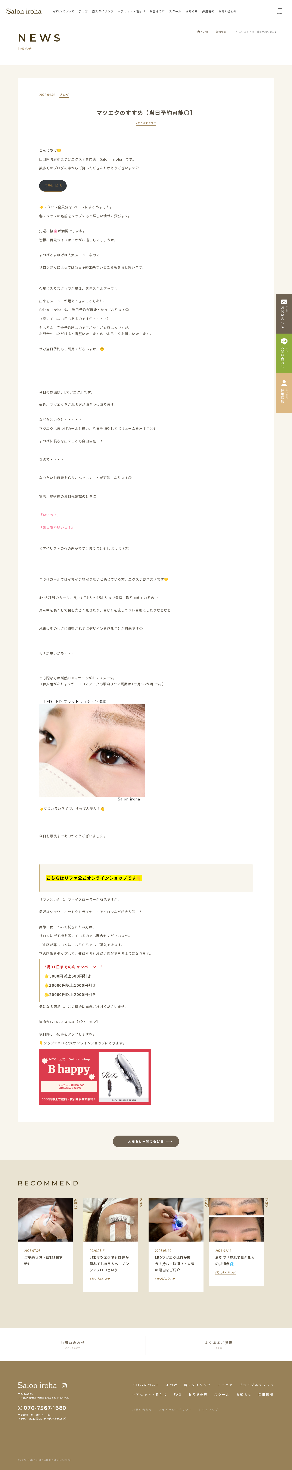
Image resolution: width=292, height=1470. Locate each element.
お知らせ (192, 11)
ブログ (64, 94)
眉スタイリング (103, 11)
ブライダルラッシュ (256, 1385)
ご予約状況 (53, 185)
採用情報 (208, 11)
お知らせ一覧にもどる (146, 1141)
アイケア (225, 1385)
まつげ (83, 11)
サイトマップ (209, 1409)
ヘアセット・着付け (131, 11)
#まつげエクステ (146, 123)
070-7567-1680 (45, 1408)
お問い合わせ (228, 11)
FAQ (178, 1394)
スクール (175, 11)
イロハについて (63, 11)
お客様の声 (157, 11)
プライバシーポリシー (175, 1409)
